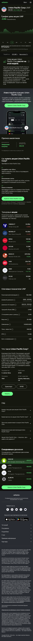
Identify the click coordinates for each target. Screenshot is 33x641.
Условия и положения (25, 610)
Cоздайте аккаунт (5, 45)
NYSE (22, 386)
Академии (22, 203)
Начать (7, 394)
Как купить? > (24, 54)
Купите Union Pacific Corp (16, 105)
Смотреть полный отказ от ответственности (14, 602)
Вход (25, 2)
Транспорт (8, 386)
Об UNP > (15, 54)
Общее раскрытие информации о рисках (11, 610)
